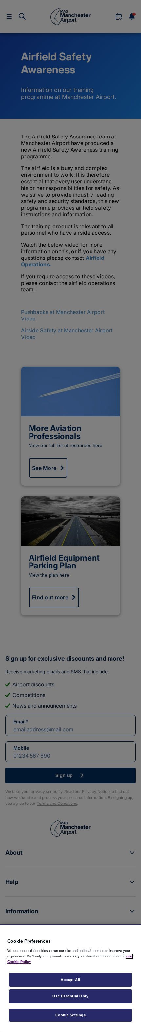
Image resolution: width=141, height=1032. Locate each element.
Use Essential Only (70, 996)
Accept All (70, 980)
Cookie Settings (70, 1015)
